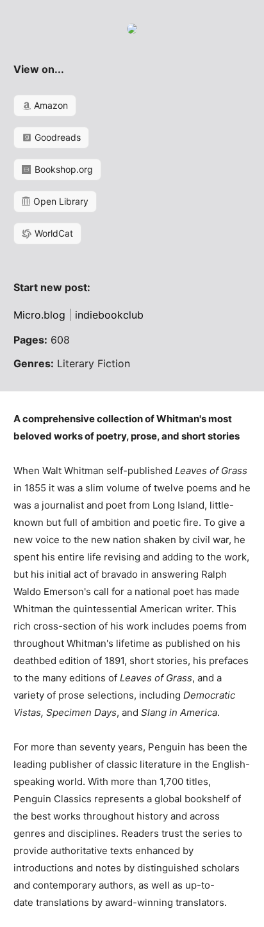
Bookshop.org (62, 169)
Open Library (59, 201)
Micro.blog (39, 314)
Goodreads (56, 137)
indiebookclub (109, 314)
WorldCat (52, 233)
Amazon (49, 105)
